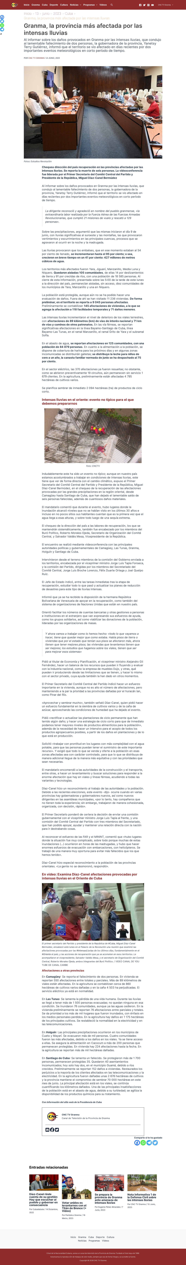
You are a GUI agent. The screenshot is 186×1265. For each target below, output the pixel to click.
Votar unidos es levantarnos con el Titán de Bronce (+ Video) (74, 1207)
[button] (112, 5)
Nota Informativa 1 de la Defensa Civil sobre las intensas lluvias (141, 1197)
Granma (36, 5)
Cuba (45, 5)
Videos (103, 5)
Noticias (74, 5)
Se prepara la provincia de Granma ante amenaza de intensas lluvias (108, 1198)
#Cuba (111, 943)
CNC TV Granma (164, 5)
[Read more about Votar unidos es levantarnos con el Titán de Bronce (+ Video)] (76, 1186)
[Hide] (1, 34)
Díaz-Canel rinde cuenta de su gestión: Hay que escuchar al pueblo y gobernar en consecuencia (43, 1200)
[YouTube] (152, 5)
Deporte (54, 5)
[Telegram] (149, 1142)
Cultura (64, 5)
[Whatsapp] (143, 1142)
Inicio (26, 5)
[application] (79, 5)
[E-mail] (47, 1130)
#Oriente (46, 954)
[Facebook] (140, 5)
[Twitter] (144, 5)
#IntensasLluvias (85, 950)
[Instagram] (148, 5)
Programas (89, 5)
